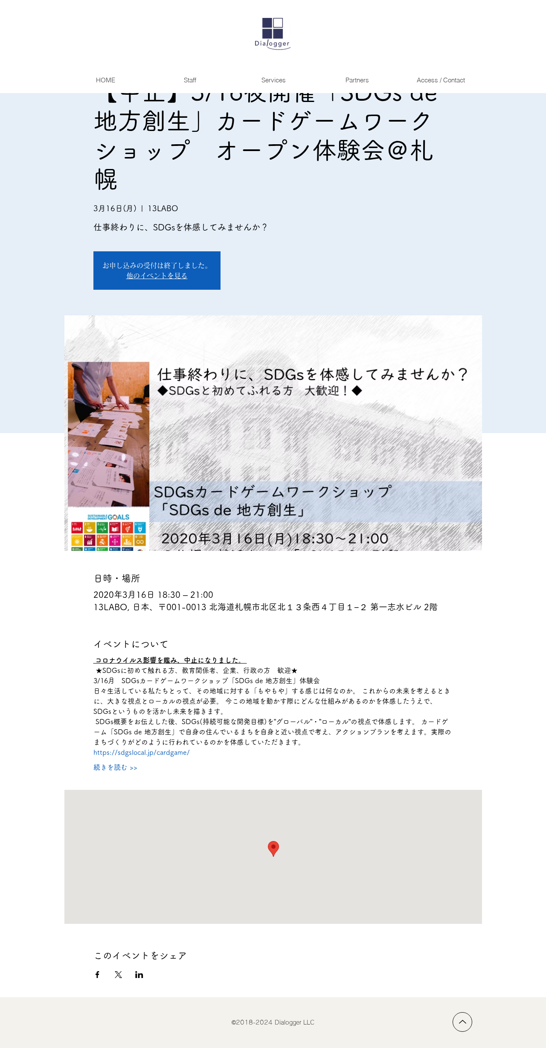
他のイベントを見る (157, 275)
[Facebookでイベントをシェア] (97, 974)
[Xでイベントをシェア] (118, 974)
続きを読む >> (115, 767)
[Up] (462, 1022)
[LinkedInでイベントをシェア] (139, 974)
